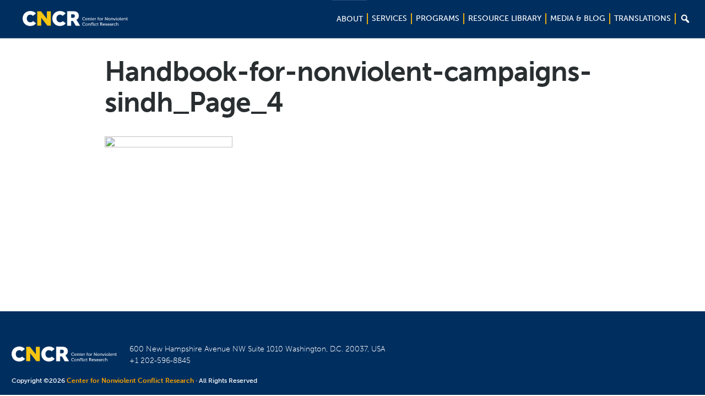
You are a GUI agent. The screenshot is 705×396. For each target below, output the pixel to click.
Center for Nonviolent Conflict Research (130, 380)
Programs (437, 18)
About (350, 19)
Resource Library (504, 18)
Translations (642, 18)
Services (389, 18)
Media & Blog (577, 18)
